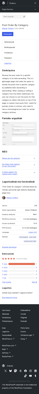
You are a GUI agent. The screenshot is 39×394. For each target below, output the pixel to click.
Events (23, 332)
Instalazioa (8, 53)
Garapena (8, 58)
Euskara (10, 366)
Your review (6, 282)
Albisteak (5, 314)
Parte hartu (25, 328)
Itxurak (23, 314)
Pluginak (24, 318)
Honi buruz (6, 310)
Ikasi (4, 328)
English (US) (33, 232)
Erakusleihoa (25, 310)
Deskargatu (7, 34)
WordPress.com (9, 346)
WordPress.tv (8, 339)
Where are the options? (11, 158)
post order (32, 237)
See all (34, 282)
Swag (24, 339)
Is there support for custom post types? (9, 173)
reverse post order (30, 241)
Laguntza (7, 63)
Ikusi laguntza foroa (9, 297)
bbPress (6, 353)
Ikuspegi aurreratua (9, 247)
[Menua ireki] (35, 3)
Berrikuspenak (9, 47)
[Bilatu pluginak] (24, 17)
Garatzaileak (7, 335)
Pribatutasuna (7, 321)
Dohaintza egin (27, 335)
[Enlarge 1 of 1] (34, 125)
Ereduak (24, 321)
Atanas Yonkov (8, 28)
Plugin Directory (7, 9)
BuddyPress (7, 356)
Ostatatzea (6, 318)
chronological (23, 237)
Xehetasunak (9, 42)
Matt (5, 349)
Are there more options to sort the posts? (11, 165)
